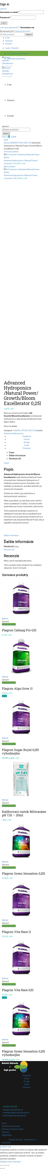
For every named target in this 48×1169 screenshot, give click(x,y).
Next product (9, 166)
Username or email (9, 12)
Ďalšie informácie (17, 455)
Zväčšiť (7, 376)
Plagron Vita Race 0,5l (17, 990)
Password (5, 17)
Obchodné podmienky (16, 58)
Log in (3, 22)
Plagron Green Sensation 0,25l (23, 873)
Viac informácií (14, 1161)
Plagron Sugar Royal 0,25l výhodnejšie (20, 751)
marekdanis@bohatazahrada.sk (15, 1112)
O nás (7, 37)
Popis (11, 452)
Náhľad (5, 618)
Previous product (11, 151)
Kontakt (8, 43)
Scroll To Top (5, 1146)
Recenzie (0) (15, 458)
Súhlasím (4, 1161)
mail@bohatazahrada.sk (12, 1109)
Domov (7, 142)
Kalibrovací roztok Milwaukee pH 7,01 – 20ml (24, 813)
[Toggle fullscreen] (6, 1165)
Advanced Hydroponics (14, 433)
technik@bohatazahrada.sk (14, 1115)
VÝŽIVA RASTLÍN (24, 142)
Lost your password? (9, 27)
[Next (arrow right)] (3, 1168)
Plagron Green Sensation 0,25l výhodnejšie (23, 1053)
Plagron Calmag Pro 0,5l (19, 630)
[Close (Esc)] (1, 1165)
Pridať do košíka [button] (9, 624)
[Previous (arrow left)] (1, 1168)
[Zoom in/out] (8, 1165)
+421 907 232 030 (9, 1106)
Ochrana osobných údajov (18, 53)
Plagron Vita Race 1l (16, 932)
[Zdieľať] (3, 1165)
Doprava (8, 40)
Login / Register (12, 48)
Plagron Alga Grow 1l (17, 688)
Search (29, 34)
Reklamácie (7, 1135)
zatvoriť (3, 8)
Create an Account (22, 31)
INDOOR (13, 142)
